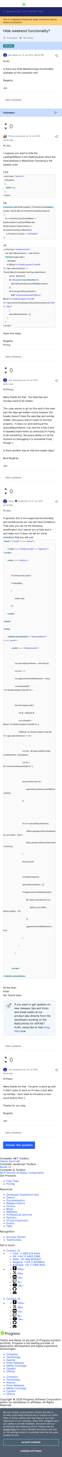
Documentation (15, 1200)
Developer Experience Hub (22, 1194)
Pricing (10, 1183)
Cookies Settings (30, 1451)
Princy (12, 136)
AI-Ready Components (30, 1172)
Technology (13, 1357)
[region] (31, 1432)
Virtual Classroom (17, 1220)
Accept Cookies (31, 1442)
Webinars (11, 1211)
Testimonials (13, 1239)
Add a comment (13, 100)
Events (10, 1223)
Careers (11, 1368)
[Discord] (15, 1293)
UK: (26, 1256)
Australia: (29, 1264)
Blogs (9, 1209)
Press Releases (15, 1362)
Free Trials (12, 1181)
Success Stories (15, 1236)
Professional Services (19, 1214)
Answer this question (19, 1145)
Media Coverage (16, 1365)
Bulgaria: (29, 1262)
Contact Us (13, 1250)
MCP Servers (8, 1172)
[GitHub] (15, 1289)
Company (12, 1354)
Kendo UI (5, 1167)
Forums (10, 1206)
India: (27, 1259)
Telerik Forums (12, 11)
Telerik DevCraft (10, 1161)
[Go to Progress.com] (10, 1334)
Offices (10, 1371)
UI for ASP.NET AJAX (33, 11)
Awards (10, 1359)
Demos (10, 1197)
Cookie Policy (9, 1429)
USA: (26, 1253)
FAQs (9, 1226)
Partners (11, 1217)
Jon (10, 55)
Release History (15, 1203)
